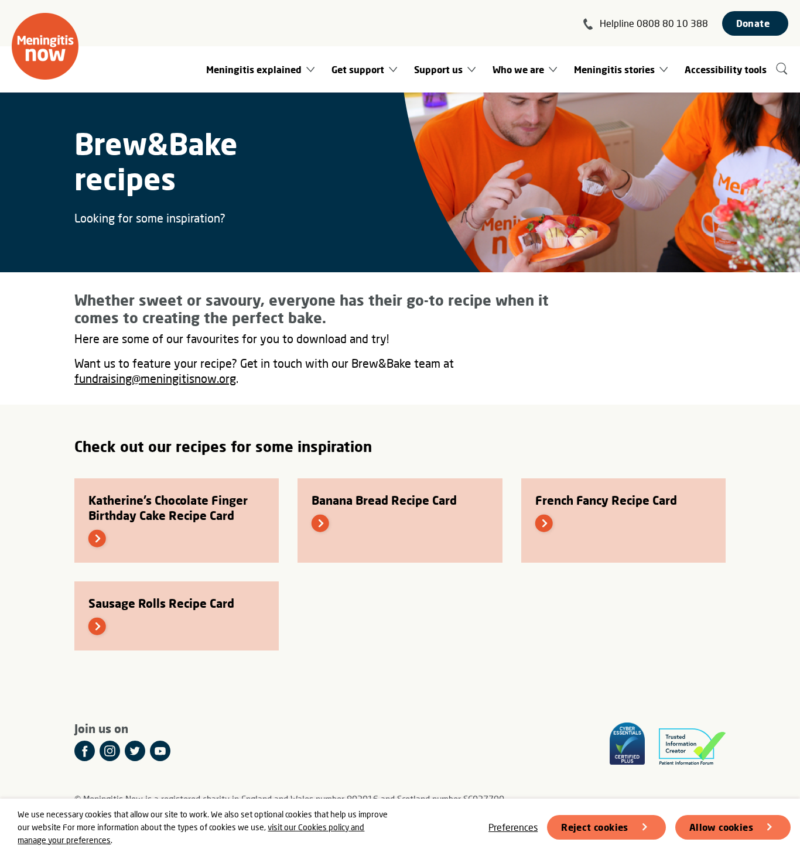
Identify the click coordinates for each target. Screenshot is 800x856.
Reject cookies (594, 827)
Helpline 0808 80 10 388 (654, 23)
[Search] (782, 69)
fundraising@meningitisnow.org (155, 378)
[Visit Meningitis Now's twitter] (135, 751)
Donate (753, 23)
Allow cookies (721, 827)
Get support (357, 69)
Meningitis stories (614, 69)
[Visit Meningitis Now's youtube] (160, 751)
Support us (438, 69)
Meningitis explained (254, 69)
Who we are (518, 69)
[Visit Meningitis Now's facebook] (84, 751)
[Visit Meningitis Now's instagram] (110, 751)
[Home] (45, 46)
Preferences (513, 827)
